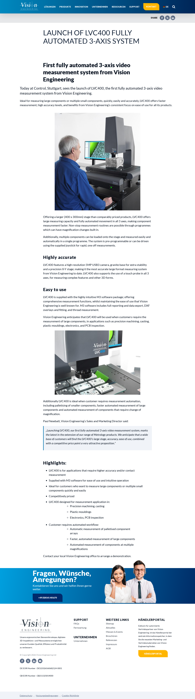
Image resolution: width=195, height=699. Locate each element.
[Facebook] (160, 16)
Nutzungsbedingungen (47, 695)
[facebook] (22, 661)
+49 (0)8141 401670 (47, 597)
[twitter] (28, 661)
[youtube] (40, 661)
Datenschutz (26, 695)
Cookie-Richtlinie (70, 695)
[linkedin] (34, 661)
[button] (173, 6)
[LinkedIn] (171, 16)
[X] (166, 16)
